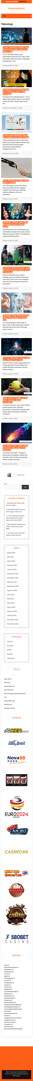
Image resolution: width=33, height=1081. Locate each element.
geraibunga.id (9, 972)
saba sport (8, 679)
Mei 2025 (10, 557)
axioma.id (7, 1011)
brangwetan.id (9, 983)
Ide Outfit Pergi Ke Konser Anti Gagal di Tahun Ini (15, 511)
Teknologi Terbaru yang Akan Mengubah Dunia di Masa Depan (15, 224)
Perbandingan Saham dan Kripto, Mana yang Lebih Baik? (15, 526)
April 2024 (10, 603)
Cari (5, 484)
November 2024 (12, 578)
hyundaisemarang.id (11, 991)
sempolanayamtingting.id (13, 1005)
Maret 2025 (11, 561)
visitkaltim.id (8, 1024)
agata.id (7, 976)
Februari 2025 (12, 565)
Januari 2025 (11, 569)
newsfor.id (7, 987)
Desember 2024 (12, 574)
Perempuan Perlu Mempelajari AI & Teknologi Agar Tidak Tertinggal (16, 92)
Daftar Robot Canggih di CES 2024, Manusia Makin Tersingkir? (15, 400)
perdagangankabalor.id (12, 1007)
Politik (9, 650)
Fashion (10, 641)
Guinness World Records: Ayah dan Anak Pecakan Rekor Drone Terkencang (16, 270)
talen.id (6, 965)
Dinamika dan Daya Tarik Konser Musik (15, 504)
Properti (10, 654)
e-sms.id (7, 974)
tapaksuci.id (8, 994)
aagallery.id (8, 989)
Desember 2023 (12, 620)
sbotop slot (8, 704)
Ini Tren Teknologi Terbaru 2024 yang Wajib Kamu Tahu (16, 359)
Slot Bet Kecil (8, 690)
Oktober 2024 (12, 582)
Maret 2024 (11, 607)
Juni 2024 (10, 595)
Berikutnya (20, 475)
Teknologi (10, 658)
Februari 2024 (12, 611)
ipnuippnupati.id (9, 998)
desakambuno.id (9, 1020)
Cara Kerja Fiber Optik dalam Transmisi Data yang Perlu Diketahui (15, 448)
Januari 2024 (11, 615)
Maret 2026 (11, 553)
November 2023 (12, 624)
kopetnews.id (8, 969)
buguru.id (7, 985)
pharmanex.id (8, 1026)
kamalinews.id (9, 996)
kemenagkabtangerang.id (13, 1009)
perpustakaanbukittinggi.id (13, 1029)
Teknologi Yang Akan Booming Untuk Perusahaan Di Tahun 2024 (16, 317)
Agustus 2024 (12, 590)
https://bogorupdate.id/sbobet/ (15, 693)
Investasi (10, 646)
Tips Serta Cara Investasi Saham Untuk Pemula (15, 534)
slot (5, 697)
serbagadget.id (9, 978)
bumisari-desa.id (10, 1022)
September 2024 (13, 586)
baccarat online (9, 708)
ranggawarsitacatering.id (12, 1018)
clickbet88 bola (9, 701)
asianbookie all (9, 686)
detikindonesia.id (10, 1002)
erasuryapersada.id (10, 1013)
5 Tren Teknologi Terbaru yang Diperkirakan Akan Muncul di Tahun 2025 (16, 49)
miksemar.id (8, 1000)
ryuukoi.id (7, 980)
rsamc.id (7, 1015)
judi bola (7, 682)
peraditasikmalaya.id (11, 967)
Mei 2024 (10, 599)
